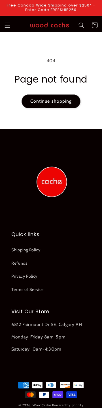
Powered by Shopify (68, 405)
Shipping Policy (25, 249)
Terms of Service (27, 289)
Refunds (19, 263)
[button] (7, 25)
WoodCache (42, 405)
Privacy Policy (24, 276)
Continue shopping (51, 101)
